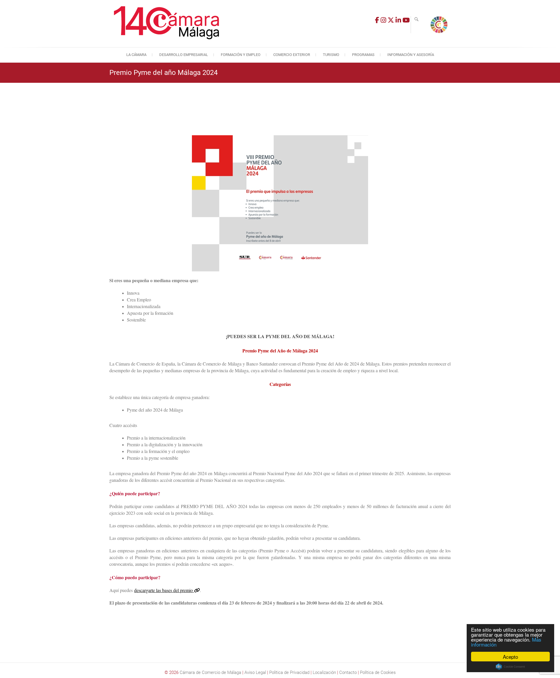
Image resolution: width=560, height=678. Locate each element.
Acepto (510, 656)
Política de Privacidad (289, 672)
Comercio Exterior (291, 54)
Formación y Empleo (240, 54)
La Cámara (136, 54)
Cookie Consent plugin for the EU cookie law (510, 666)
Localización (324, 672)
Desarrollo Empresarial (183, 54)
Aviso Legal (255, 672)
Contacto (348, 672)
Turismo (331, 54)
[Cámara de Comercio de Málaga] (167, 23)
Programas (363, 54)
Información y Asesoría (410, 54)
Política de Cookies (378, 672)
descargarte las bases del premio (164, 590)
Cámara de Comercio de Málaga (210, 672)
